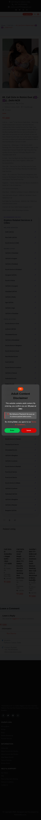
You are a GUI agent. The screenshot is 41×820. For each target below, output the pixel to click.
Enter (12, 430)
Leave (29, 430)
